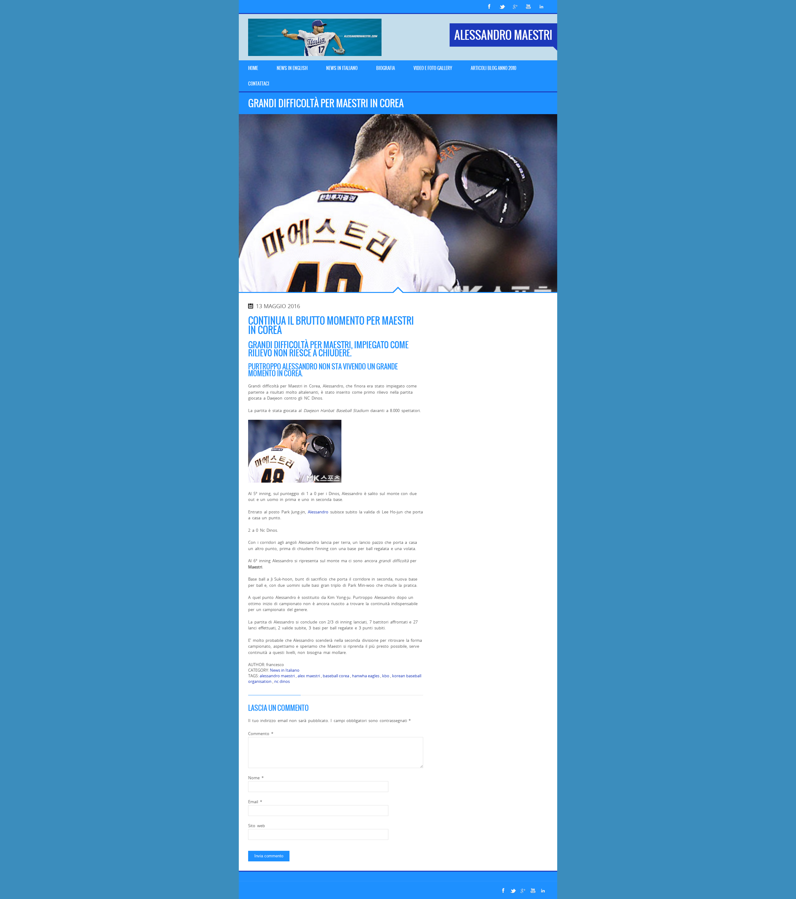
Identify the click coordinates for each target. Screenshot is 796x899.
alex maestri (309, 676)
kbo (385, 676)
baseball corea (336, 676)
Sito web (256, 825)
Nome (256, 778)
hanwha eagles (365, 676)
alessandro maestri (277, 676)
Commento (260, 733)
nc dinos (282, 681)
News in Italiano (284, 670)
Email (255, 801)
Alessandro (318, 512)
